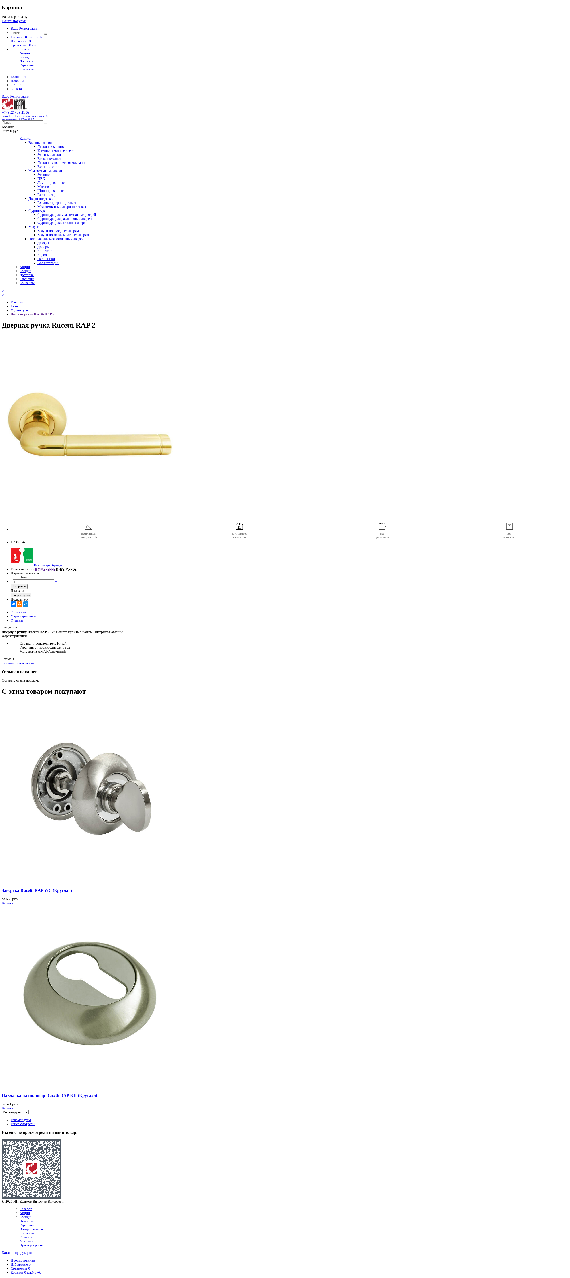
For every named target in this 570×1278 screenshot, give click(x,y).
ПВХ (41, 179)
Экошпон (44, 174)
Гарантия (27, 65)
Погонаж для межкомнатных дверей (56, 239)
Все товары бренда (48, 565)
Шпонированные (50, 191)
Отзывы (17, 620)
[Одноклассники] (19, 604)
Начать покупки (14, 21)
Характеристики (23, 616)
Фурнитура (37, 211)
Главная (17, 302)
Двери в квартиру (51, 146)
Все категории (48, 166)
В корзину (19, 586)
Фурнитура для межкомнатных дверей (66, 215)
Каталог (26, 49)
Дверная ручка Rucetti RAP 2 (32, 314)
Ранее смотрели (23, 1124)
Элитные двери (49, 154)
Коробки (44, 255)
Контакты (27, 69)
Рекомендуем (21, 1120)
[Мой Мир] (25, 604)
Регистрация (28, 28)
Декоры (43, 243)
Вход (14, 28)
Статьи (16, 85)
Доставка (27, 61)
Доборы (43, 247)
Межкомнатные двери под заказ (61, 207)
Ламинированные (51, 183)
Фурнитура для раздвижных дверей (64, 219)
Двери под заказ (40, 199)
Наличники (46, 259)
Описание (18, 612)
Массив (43, 187)
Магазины (27, 1241)
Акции (25, 53)
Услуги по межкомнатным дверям (63, 235)
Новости (17, 81)
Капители (44, 251)
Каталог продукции (17, 1253)
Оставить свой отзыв (18, 663)
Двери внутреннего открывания (61, 162)
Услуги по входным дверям (58, 231)
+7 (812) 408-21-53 (25, 115)
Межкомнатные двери (45, 170)
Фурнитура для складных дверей (62, 223)
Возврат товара (31, 1229)
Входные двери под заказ (56, 203)
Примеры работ (31, 1245)
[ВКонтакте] (13, 604)
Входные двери (40, 142)
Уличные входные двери (56, 150)
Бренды (25, 57)
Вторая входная (49, 158)
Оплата (16, 89)
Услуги (33, 227)
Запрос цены (21, 595)
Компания (18, 77)
